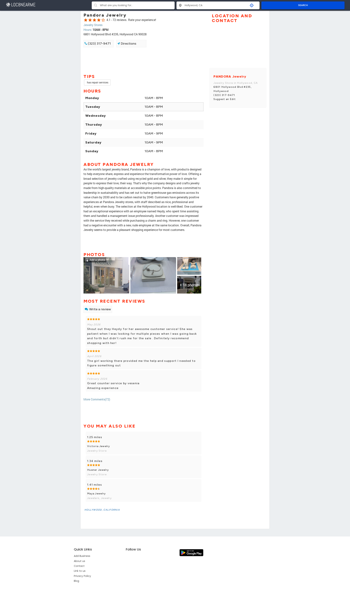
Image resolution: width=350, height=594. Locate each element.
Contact (79, 566)
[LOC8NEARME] (20, 4)
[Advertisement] (143, 60)
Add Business (82, 556)
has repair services (97, 82)
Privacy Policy (82, 576)
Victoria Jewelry (98, 446)
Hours (87, 30)
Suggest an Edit (224, 99)
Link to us (79, 571)
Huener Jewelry (98, 469)
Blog (76, 581)
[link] (106, 275)
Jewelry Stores (92, 25)
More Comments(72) (96, 399)
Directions (128, 44)
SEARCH (303, 5)
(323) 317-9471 (99, 44)
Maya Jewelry (96, 493)
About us (79, 561)
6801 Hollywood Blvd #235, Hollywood (232, 89)
